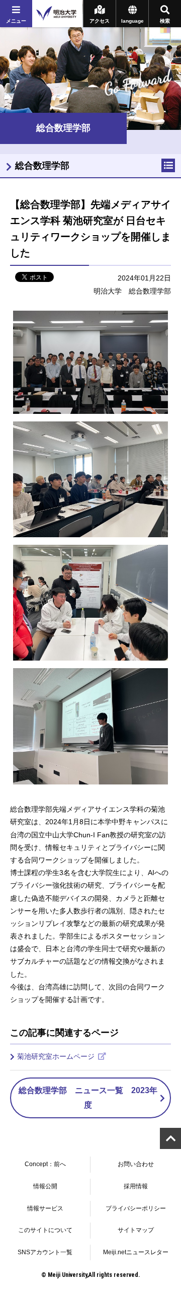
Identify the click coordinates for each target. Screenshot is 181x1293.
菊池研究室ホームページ (57, 1056)
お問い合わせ (136, 1164)
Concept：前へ (45, 1164)
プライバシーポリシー (136, 1208)
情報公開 (45, 1186)
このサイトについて (45, 1230)
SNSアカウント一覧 (45, 1252)
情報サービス (45, 1208)
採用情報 (136, 1186)
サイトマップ (136, 1230)
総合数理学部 (42, 166)
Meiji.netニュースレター (135, 1252)
